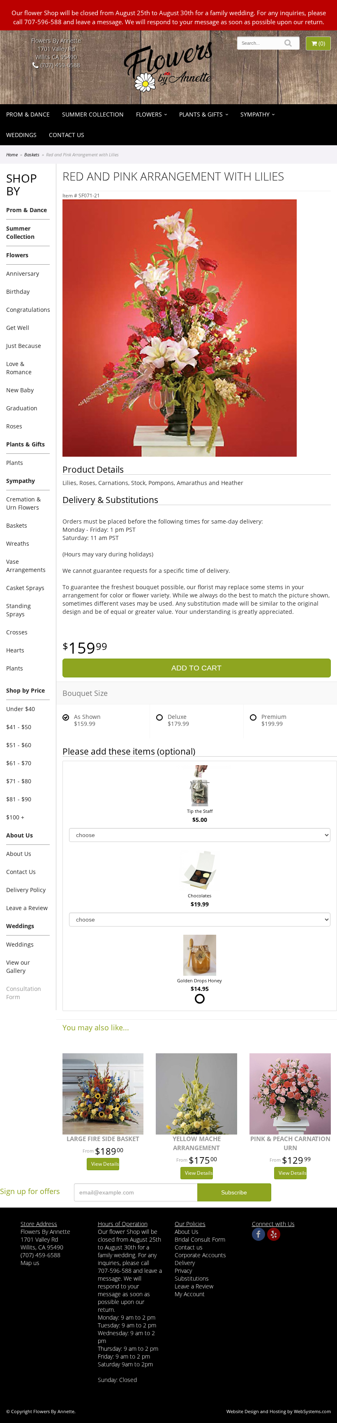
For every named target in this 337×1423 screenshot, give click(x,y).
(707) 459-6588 (59, 65)
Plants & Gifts (201, 114)
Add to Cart (196, 668)
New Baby (20, 390)
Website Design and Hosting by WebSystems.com (278, 1411)
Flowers (149, 114)
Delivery (185, 1263)
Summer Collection (93, 114)
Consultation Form (23, 993)
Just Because (23, 346)
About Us (18, 854)
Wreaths (17, 543)
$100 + (15, 817)
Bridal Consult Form (200, 1239)
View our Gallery (18, 967)
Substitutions (192, 1278)
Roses (14, 426)
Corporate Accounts (200, 1255)
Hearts (15, 650)
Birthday (18, 291)
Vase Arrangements (26, 566)
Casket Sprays (25, 588)
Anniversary (22, 273)
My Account (190, 1294)
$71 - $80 (18, 781)
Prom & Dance (28, 114)
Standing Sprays (18, 610)
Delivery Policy (26, 890)
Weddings (21, 135)
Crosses (17, 632)
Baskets (31, 154)
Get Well (17, 328)
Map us (30, 1263)
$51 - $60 (18, 745)
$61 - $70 (18, 763)
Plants (14, 463)
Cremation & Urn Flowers (23, 503)
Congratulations (28, 309)
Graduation (21, 408)
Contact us (189, 1247)
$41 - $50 (18, 727)
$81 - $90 (18, 799)
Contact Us (66, 135)
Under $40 (20, 709)
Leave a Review (27, 908)
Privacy (183, 1270)
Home (12, 154)
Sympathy (255, 114)
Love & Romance (19, 368)
